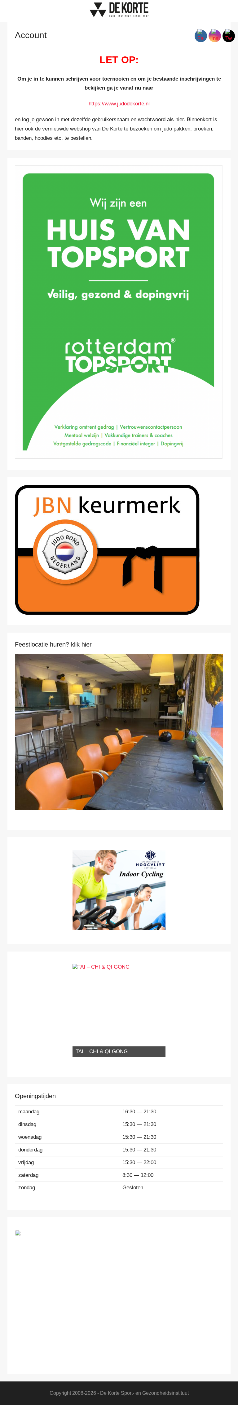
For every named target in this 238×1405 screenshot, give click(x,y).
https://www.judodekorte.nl (119, 104)
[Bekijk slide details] (119, 732)
